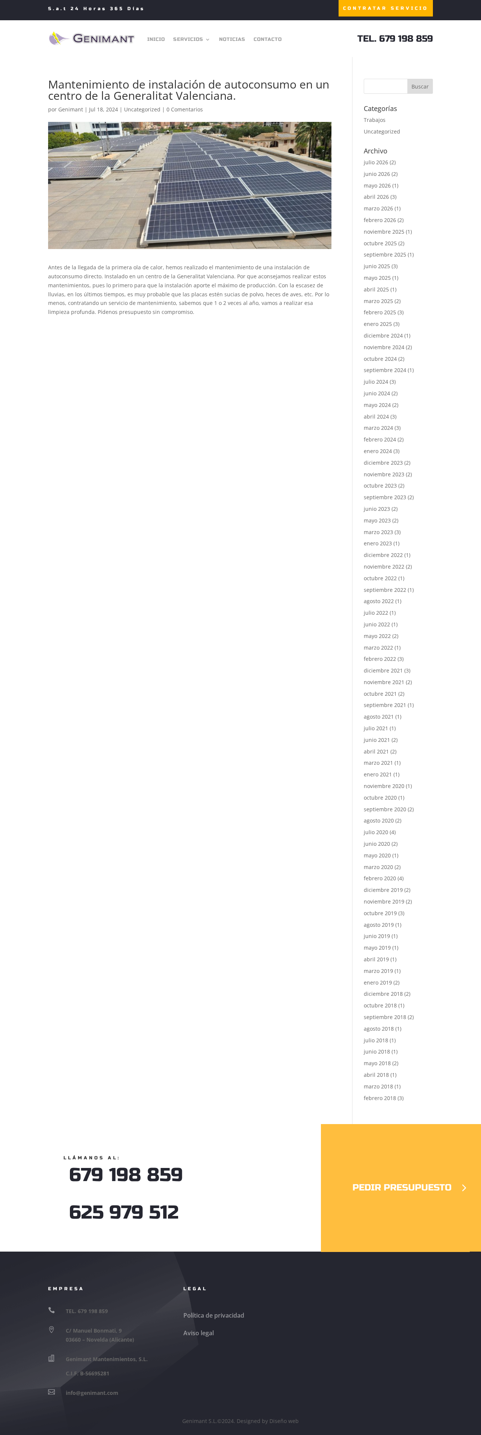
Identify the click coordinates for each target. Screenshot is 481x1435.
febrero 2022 (380, 658)
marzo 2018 (378, 1086)
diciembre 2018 (383, 993)
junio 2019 (377, 936)
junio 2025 (377, 266)
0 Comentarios (184, 109)
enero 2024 (378, 451)
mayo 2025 (377, 277)
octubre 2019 (380, 913)
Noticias (232, 39)
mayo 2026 (377, 185)
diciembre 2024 (383, 335)
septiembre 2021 (385, 704)
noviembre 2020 (384, 786)
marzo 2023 (378, 532)
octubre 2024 (380, 358)
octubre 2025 (380, 243)
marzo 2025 (378, 301)
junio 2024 (377, 393)
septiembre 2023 (385, 497)
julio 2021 (376, 728)
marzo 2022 (378, 647)
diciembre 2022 (383, 554)
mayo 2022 (377, 635)
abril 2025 (376, 289)
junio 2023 (377, 508)
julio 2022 (376, 612)
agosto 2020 (379, 820)
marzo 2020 (378, 867)
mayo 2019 (377, 947)
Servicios (188, 39)
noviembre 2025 (384, 231)
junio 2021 (377, 739)
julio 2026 (376, 162)
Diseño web (284, 1420)
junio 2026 (377, 173)
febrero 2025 (380, 312)
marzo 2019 (378, 970)
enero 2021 (378, 774)
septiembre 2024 (385, 370)
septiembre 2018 (385, 1017)
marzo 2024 (378, 427)
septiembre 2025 (385, 254)
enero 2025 (378, 323)
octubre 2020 (380, 797)
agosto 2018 (379, 1028)
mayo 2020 (377, 855)
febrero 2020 (380, 878)
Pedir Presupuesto (402, 1187)
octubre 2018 (380, 1005)
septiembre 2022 (385, 589)
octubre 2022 (380, 578)
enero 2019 (378, 982)
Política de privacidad (213, 1315)
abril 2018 (376, 1074)
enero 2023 (378, 543)
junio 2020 (377, 843)
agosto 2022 (379, 601)
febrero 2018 (380, 1098)
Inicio (156, 39)
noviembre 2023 (384, 474)
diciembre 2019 (383, 889)
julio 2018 (376, 1040)
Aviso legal (198, 1333)
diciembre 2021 (383, 670)
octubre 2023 (380, 485)
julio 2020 (376, 832)
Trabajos (375, 119)
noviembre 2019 (384, 901)
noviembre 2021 (384, 682)
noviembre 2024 (384, 347)
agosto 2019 (379, 924)
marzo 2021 (378, 762)
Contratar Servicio (385, 8)
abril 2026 (376, 196)
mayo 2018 (377, 1063)
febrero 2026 (380, 220)
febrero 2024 (380, 439)
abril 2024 (376, 416)
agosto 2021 (379, 716)
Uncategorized (142, 109)
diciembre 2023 (383, 462)
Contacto (268, 39)
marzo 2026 (378, 208)
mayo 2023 (377, 520)
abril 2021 (376, 751)
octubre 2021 (380, 693)
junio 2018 (377, 1051)
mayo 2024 (377, 404)
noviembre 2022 (384, 566)
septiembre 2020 (385, 809)
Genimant (70, 109)
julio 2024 (376, 381)
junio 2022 (377, 624)
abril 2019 (376, 959)
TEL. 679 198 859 (395, 38)
